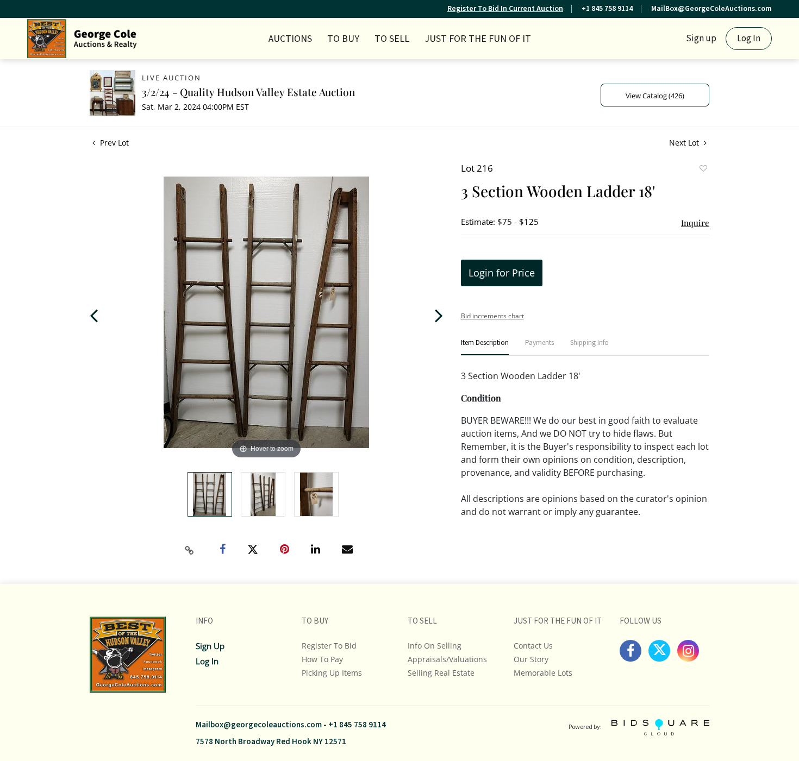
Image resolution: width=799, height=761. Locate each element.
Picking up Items (332, 673)
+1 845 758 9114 (607, 8)
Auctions (290, 39)
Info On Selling (434, 645)
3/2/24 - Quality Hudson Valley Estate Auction (248, 92)
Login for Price (502, 272)
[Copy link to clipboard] (189, 550)
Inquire (695, 222)
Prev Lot (113, 142)
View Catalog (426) (655, 95)
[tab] (485, 347)
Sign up (701, 38)
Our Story (531, 659)
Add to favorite (702, 169)
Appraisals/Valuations (447, 659)
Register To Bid (329, 645)
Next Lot (685, 142)
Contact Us (533, 645)
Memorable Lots (543, 673)
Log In (748, 38)
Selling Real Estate (441, 673)
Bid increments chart (492, 315)
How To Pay (322, 659)
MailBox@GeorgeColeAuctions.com (711, 8)
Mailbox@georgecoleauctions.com (259, 725)
